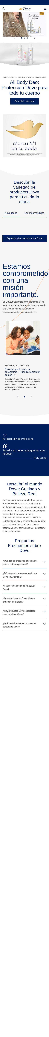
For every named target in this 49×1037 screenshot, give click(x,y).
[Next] (30, 397)
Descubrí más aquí (25, 101)
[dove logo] (25, 8)
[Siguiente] (34, 38)
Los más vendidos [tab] (34, 213)
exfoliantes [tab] (27, 38)
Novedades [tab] (11, 213)
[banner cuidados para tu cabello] (24, 24)
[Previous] (18, 397)
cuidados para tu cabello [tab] (21, 38)
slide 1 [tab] (24, 396)
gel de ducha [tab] (24, 38)
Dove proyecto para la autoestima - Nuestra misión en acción (22, 372)
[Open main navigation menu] (45, 9)
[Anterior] (14, 38)
